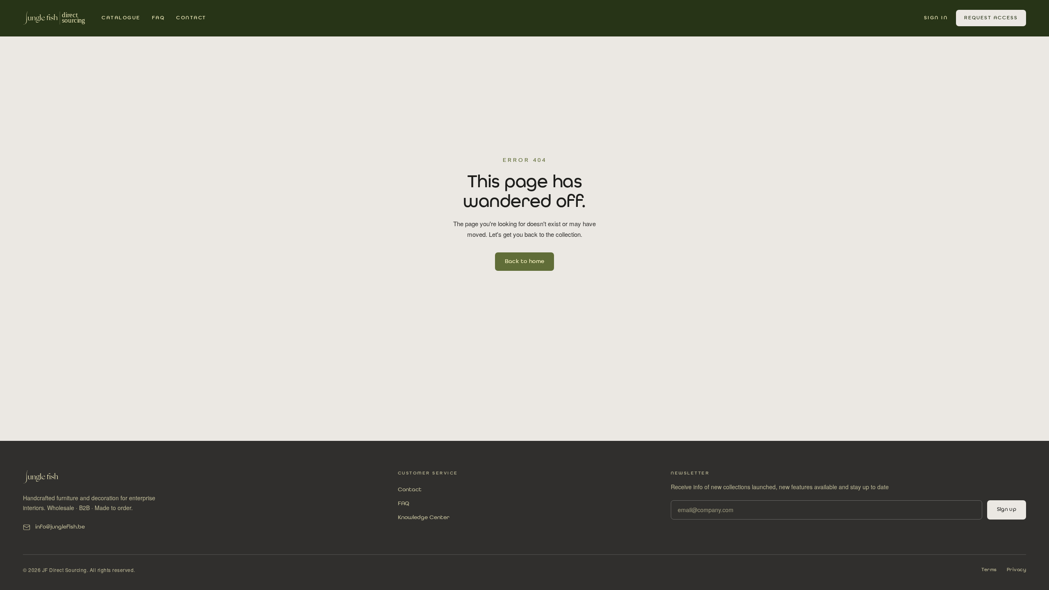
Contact (191, 18)
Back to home (525, 261)
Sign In (936, 18)
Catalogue (121, 18)
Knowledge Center (424, 517)
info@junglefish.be (60, 527)
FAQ (158, 18)
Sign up (1006, 509)
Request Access (991, 18)
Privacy (1016, 569)
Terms (989, 569)
